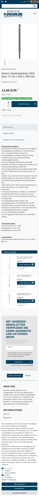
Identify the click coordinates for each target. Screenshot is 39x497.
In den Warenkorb (24, 104)
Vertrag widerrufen (15, 375)
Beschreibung (8, 127)
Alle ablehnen (19, 488)
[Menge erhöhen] (8, 102)
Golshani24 (7, 418)
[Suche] (34, 6)
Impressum (5, 460)
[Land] (21, 1)
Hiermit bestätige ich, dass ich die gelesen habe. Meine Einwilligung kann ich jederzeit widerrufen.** (20, 354)
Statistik (7, 470)
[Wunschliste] (28, 1)
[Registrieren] (6, 1)
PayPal (7, 475)
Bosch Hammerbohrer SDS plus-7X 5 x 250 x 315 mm (24, 257)
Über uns (6, 414)
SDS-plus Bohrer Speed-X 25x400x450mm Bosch (24, 294)
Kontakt (27, 375)
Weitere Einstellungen (9, 480)
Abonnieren (19, 362)
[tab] (19, 127)
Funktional (8, 477)
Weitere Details (8, 133)
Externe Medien (10, 473)
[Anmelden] (2, 1)
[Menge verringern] (8, 105)
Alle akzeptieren (19, 484)
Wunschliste (7, 110)
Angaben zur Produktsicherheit (13, 140)
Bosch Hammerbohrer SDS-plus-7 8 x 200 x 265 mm (25, 275)
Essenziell (8, 468)
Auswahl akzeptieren (19, 493)
